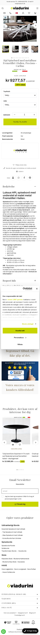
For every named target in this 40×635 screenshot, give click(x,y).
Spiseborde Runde (8, 545)
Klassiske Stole (7, 559)
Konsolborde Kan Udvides (11, 538)
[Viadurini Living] (20, 151)
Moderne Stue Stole (9, 562)
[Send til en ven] (13, 178)
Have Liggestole (7, 569)
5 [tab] (24, 471)
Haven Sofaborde (8, 572)
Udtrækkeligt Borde (11, 525)
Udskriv (20, 171)
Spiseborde (7, 542)
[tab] (20, 186)
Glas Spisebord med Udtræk (12, 535)
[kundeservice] (10, 13)
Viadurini (6, 599)
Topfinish (6, 91)
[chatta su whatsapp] (3, 631)
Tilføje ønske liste (21, 165)
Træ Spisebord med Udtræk (12, 532)
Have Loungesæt (20, 569)
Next (35, 25)
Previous (4, 25)
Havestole (21, 562)
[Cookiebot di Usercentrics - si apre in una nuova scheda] (24, 288)
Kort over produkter (10, 613)
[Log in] (23, 13)
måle (5, 101)
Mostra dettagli (27, 324)
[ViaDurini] (20, 8)
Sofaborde (5, 548)
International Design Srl (14, 594)
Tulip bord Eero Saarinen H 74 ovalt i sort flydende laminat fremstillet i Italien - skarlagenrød (16, 456)
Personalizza (19, 337)
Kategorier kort (22, 613)
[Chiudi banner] (37, 288)
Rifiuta (20, 344)
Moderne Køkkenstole (21, 559)
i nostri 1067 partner (15, 299)
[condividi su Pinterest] (30, 178)
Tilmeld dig (20, 504)
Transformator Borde (9, 551)
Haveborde (22, 551)
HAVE (4, 565)
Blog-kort (32, 613)
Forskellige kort (19, 615)
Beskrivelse (9, 186)
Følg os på (7, 607)
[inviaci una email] (4, 13)
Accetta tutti (20, 330)
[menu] (37, 8)
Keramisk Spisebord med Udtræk (13, 529)
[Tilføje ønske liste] (19, 444)
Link (19, 499)
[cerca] (3, 8)
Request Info (9, 280)
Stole (4, 555)
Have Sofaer (31, 569)
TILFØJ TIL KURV (20, 122)
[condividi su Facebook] (24, 178)
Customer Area (9, 603)
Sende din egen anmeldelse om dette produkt (21, 168)
